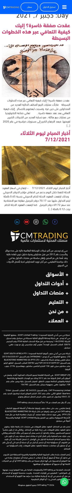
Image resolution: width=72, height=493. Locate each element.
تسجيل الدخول (49, 7)
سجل (29, 7)
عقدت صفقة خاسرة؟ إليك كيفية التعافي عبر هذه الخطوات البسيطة (36, 32)
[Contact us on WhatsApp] (64, 482)
